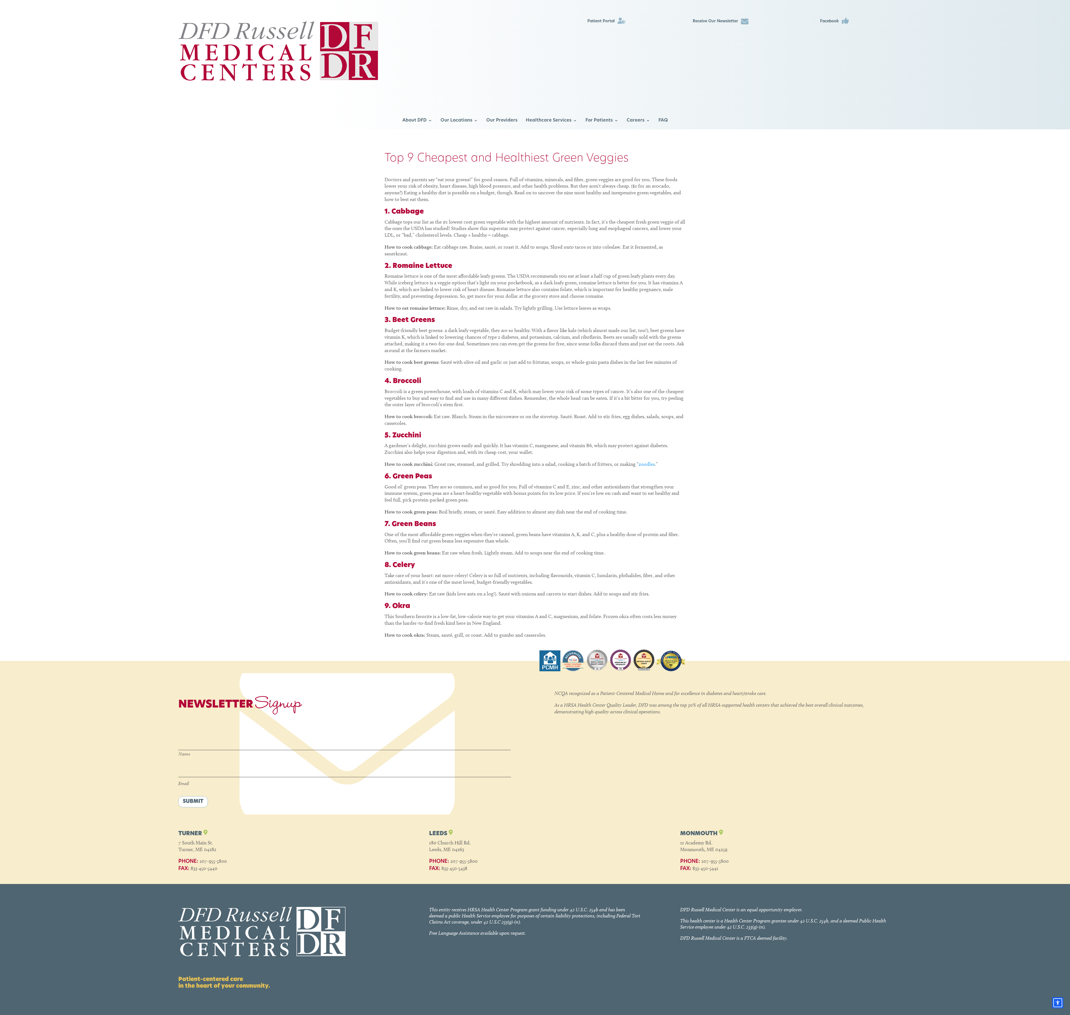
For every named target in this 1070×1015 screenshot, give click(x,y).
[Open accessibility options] (1057, 1002)
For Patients (599, 120)
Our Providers (501, 120)
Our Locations (456, 120)
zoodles (647, 464)
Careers (636, 120)
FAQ (663, 120)
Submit (193, 801)
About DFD (414, 120)
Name (184, 754)
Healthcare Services (549, 120)
